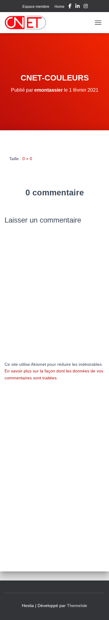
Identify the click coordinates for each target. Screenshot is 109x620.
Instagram (86, 7)
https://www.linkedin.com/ (77, 7)
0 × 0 (27, 158)
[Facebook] (69, 7)
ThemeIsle (77, 605)
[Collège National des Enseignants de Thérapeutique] (28, 22)
